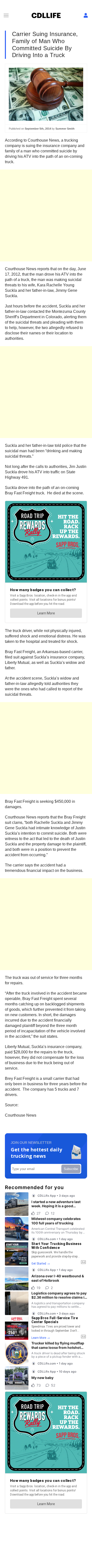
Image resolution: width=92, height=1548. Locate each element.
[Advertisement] (46, 215)
